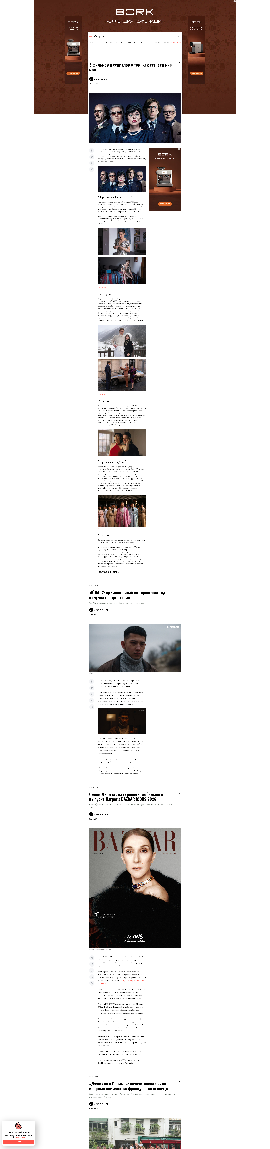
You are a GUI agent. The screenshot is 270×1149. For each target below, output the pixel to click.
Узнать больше (20, 1137)
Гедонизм (128, 43)
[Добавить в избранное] (179, 63)
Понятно (19, 1142)
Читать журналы (176, 42)
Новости (92, 43)
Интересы (138, 43)
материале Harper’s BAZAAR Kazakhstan (121, 982)
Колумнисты (103, 43)
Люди (112, 43)
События (119, 43)
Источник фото (102, 287)
